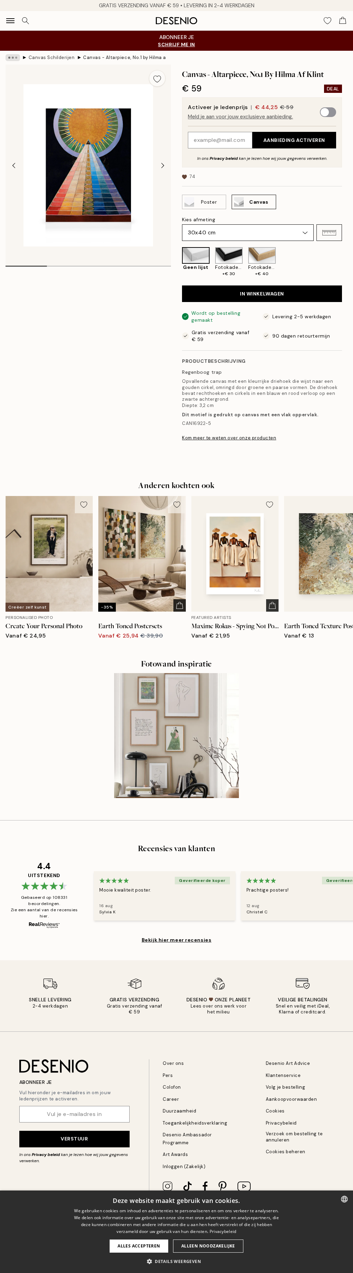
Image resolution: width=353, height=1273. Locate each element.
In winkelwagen (262, 294)
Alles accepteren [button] (139, 1246)
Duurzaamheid (179, 1111)
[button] (329, 232)
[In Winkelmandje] (179, 605)
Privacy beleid (224, 158)
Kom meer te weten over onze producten (229, 438)
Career (171, 1099)
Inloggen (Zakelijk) (184, 1166)
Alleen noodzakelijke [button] (208, 1246)
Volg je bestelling (285, 1087)
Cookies (275, 1111)
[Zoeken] (25, 20)
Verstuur (74, 1139)
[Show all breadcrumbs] (13, 57)
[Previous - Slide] (13, 165)
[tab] (26, 263)
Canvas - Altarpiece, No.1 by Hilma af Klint (124, 57)
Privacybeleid (281, 1123)
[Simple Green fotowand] (176, 735)
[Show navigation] (10, 20)
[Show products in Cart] (342, 20)
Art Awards (175, 1154)
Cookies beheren (285, 1152)
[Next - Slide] (162, 165)
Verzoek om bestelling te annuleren (294, 1137)
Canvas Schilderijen (52, 57)
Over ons (173, 1063)
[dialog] (176, 1232)
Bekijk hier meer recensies (177, 940)
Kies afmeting (198, 219)
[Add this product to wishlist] (157, 78)
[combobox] (344, 1199)
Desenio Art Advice (288, 1063)
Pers (168, 1075)
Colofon (172, 1087)
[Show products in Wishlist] (327, 20)
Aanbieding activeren (294, 140)
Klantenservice (283, 1075)
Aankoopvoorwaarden (291, 1099)
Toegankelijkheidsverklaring (195, 1123)
